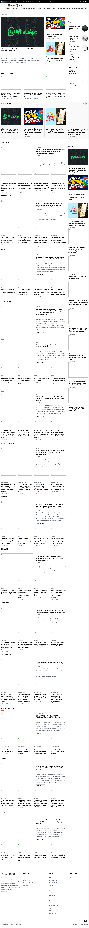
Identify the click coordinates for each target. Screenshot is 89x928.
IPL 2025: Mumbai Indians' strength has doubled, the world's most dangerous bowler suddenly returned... (41, 434)
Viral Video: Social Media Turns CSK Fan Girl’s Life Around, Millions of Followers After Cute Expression (49, 506)
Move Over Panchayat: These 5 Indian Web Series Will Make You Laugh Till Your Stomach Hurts (50, 452)
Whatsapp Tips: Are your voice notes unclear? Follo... (73, 48)
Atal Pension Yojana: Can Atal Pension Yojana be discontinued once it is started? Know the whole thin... (25, 857)
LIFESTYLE (53, 8)
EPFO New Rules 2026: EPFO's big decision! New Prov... (74, 73)
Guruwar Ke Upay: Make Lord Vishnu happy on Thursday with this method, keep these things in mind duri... (58, 241)
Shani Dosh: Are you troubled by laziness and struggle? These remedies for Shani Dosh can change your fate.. (49, 205)
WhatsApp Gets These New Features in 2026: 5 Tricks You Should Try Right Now (10, 130)
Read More (40, 169)
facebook (70, 878)
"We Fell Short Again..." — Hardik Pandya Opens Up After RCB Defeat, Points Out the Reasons (50, 398)
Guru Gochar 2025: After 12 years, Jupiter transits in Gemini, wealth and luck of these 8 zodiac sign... (8, 241)
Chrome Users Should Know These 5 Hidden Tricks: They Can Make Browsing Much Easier (55, 35)
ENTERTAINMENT (26, 8)
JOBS (85, 8)
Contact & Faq (26, 880)
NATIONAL (8, 8)
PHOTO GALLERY (78, 8)
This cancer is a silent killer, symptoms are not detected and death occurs (41, 644)
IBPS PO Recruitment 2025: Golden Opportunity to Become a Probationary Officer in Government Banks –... (58, 380)
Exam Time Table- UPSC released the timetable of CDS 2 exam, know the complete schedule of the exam (25, 380)
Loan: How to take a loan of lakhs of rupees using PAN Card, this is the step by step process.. (50, 821)
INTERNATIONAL (16, 8)
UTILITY (3, 12)
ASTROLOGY (10, 12)
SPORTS (33, 8)
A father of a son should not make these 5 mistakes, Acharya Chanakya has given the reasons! (24, 594)
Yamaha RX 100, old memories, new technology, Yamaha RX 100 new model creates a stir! (58, 293)
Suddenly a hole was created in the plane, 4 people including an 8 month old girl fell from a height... (8, 698)
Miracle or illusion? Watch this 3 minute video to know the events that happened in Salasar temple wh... (58, 594)
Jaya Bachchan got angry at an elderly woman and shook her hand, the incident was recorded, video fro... (8, 488)
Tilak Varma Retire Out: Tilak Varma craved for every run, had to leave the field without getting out (57, 434)
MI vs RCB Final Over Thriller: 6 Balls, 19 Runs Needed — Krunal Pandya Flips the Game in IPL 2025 (8, 434)
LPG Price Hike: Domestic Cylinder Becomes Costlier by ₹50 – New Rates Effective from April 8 (8, 646)
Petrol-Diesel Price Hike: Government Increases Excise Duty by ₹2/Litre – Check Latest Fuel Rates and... (8, 804)
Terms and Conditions (28, 883)
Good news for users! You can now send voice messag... (74, 83)
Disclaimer (26, 885)
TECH (48, 8)
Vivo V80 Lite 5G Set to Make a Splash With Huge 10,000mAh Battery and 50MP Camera (77, 329)
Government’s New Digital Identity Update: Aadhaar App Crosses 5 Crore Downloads (54, 60)
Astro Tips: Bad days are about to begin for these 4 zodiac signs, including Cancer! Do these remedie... (25, 241)
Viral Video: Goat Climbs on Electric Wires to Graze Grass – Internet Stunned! (8, 592)
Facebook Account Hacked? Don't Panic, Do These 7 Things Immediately (77, 408)
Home (3, 8)
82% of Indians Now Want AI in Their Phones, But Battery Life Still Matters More (33, 95)
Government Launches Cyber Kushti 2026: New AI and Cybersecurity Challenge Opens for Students (37, 1)
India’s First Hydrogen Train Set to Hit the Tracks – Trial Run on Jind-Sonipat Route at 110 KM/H (25, 293)
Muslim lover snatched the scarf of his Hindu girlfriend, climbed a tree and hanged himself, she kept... (8, 187)
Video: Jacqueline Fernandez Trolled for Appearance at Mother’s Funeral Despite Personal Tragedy (41, 488)
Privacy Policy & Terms (7, 924)
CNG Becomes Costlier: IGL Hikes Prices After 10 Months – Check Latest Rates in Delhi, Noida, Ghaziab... (41, 804)
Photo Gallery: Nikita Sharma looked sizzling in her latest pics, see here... (8, 749)
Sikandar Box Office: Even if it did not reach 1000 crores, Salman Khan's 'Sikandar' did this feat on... (25, 488)
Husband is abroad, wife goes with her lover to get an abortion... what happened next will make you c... (58, 187)
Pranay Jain (6, 55)
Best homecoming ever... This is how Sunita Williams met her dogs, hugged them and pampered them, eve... (24, 698)
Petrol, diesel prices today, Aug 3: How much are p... (73, 38)
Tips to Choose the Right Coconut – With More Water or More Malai (58, 644)
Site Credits (18, 924)
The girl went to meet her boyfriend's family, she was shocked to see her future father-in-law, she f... (25, 187)
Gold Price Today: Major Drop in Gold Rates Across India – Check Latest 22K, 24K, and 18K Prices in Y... (58, 804)
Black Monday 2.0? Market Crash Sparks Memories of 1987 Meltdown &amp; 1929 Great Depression (49, 768)
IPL (64, 8)
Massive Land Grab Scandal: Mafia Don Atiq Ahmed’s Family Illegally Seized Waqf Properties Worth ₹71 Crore (50, 151)
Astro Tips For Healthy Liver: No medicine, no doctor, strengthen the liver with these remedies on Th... (41, 241)
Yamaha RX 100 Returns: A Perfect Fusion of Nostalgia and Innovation (8, 291)
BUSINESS (39, 8)
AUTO (44, 8)
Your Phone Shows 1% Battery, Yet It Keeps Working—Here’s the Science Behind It (77, 383)
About (24, 878)
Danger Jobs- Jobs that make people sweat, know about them (41, 378)
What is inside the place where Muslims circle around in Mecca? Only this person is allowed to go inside (50, 558)
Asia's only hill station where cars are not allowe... (74, 28)
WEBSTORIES (69, 8)
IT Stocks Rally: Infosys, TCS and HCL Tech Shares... (74, 58)
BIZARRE (60, 8)
